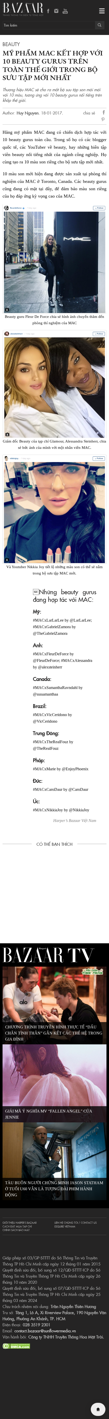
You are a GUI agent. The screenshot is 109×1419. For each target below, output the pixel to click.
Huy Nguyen (28, 113)
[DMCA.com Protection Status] (16, 1345)
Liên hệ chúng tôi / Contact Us (76, 1222)
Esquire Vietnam (65, 1226)
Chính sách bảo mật (16, 1230)
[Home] (98, 1409)
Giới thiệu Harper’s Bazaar (20, 1222)
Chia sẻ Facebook (103, 113)
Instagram (56, 11)
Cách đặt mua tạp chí (17, 1226)
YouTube (65, 11)
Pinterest (103, 119)
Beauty (11, 43)
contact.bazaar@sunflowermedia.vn (45, 1330)
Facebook (48, 11)
